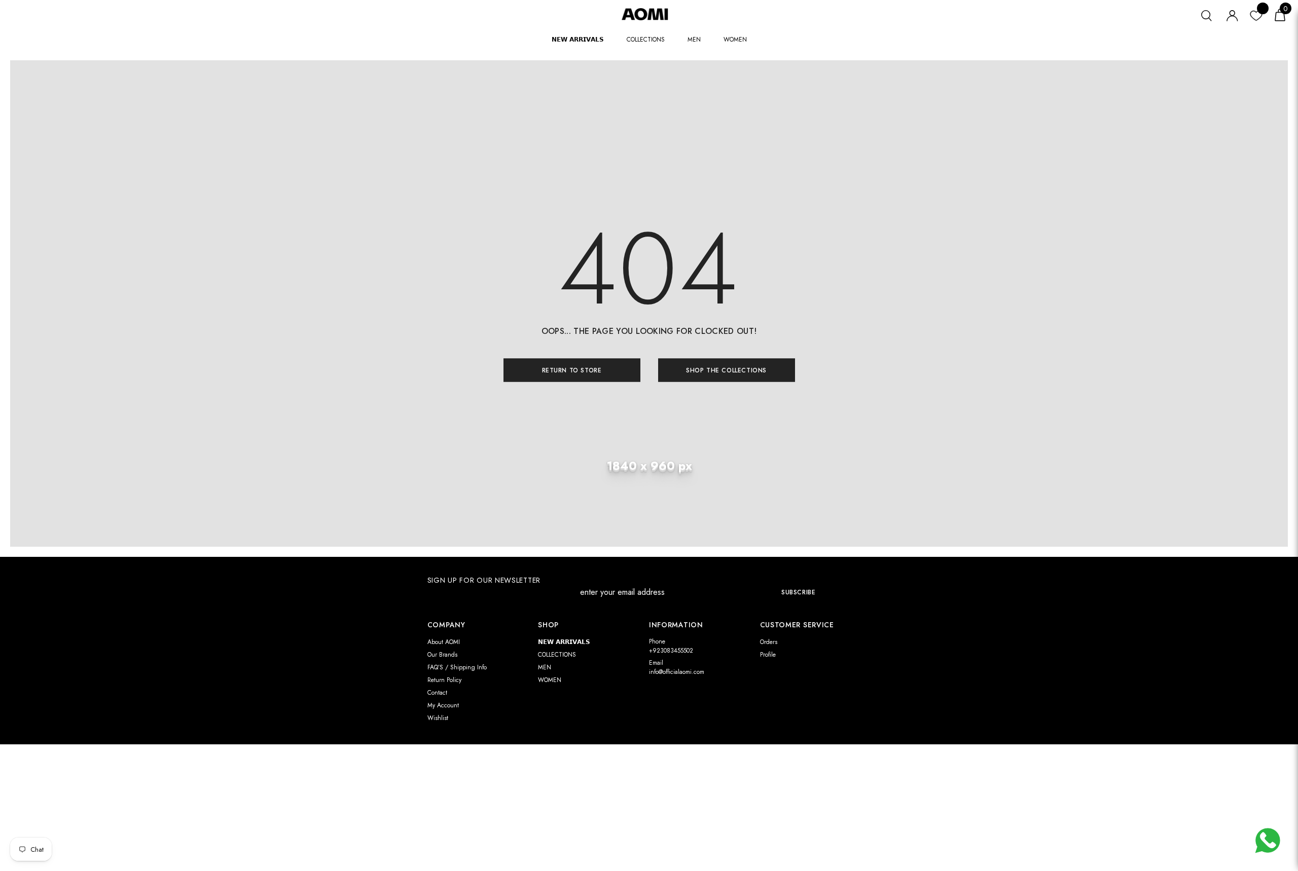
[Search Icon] (1206, 14)
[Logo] (649, 14)
